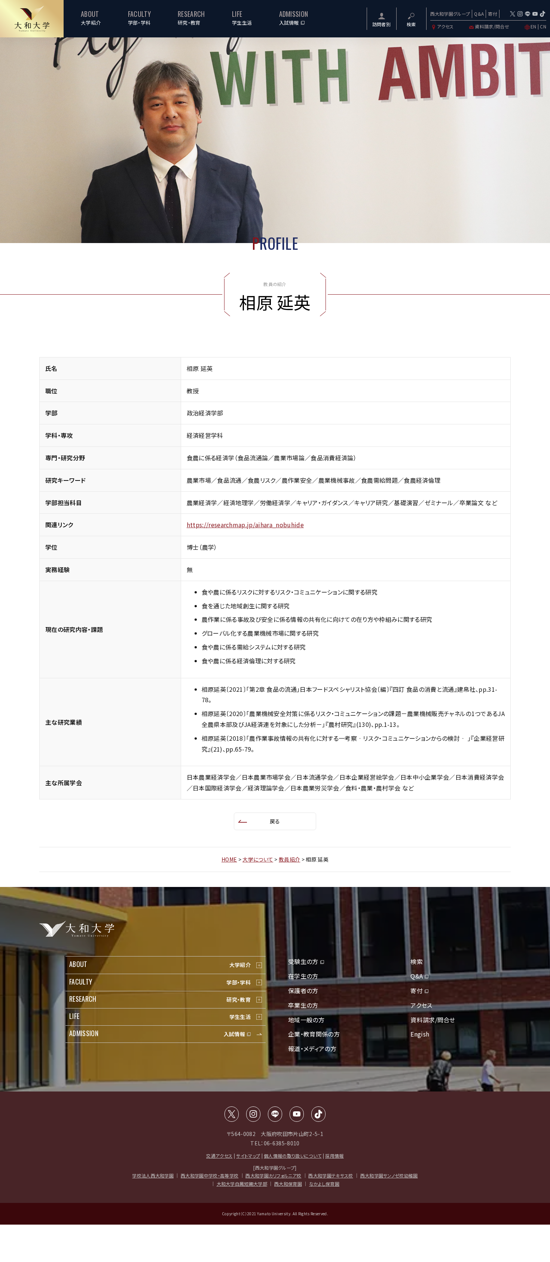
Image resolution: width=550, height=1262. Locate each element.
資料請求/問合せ (492, 26)
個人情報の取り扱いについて (292, 1155)
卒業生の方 (303, 1005)
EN (534, 26)
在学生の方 (303, 975)
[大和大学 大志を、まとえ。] (32, 19)
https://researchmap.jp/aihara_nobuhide (245, 524)
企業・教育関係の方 (314, 1033)
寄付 (492, 13)
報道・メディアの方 (312, 1048)
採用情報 (334, 1155)
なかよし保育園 (324, 1183)
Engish (419, 1033)
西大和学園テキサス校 (330, 1175)
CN (543, 26)
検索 (416, 961)
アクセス (445, 26)
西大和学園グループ (450, 13)
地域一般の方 (306, 1019)
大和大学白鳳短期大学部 (242, 1183)
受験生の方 (303, 961)
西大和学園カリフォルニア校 (273, 1175)
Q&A (479, 13)
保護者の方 (303, 990)
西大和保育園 (288, 1183)
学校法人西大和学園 (153, 1175)
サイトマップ (248, 1155)
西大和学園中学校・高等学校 (209, 1175)
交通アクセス (219, 1155)
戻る (275, 821)
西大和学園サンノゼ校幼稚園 (389, 1175)
